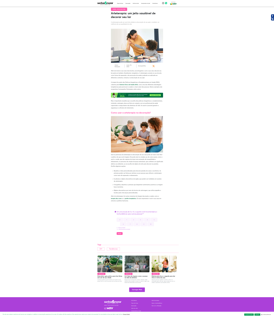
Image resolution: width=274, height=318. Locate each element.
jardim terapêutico (130, 198)
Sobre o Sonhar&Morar (157, 303)
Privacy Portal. (126, 314)
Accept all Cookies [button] (249, 314)
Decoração (128, 3)
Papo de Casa (120, 3)
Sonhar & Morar (105, 2)
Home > (115, 9)
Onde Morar (155, 3)
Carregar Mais (137, 289)
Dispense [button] (257, 314)
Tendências (113, 249)
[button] (266, 314)
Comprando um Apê (145, 3)
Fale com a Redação (156, 305)
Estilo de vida (136, 3)
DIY (101, 249)
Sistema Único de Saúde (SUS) (128, 84)
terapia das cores (116, 198)
